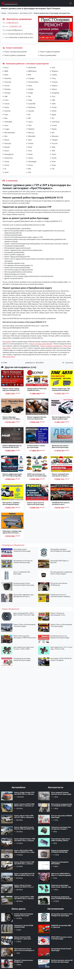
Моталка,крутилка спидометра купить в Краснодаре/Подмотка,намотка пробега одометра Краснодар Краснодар (61, 573)
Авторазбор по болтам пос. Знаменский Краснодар (23, 561)
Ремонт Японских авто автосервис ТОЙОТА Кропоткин (24, 637)
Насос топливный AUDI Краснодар (21, 573)
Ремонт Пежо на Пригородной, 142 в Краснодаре (24, 625)
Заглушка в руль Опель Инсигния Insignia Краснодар (23, 584)
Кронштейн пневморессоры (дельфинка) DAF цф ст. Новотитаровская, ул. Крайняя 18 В (24, 595)
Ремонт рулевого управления (51, 346)
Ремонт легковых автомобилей (41, 344)
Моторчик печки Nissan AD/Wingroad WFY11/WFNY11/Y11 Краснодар (61, 584)
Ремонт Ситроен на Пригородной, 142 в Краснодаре (57, 614)
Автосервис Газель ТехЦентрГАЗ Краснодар (22, 550)
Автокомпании (13, 13)
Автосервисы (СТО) (26, 13)
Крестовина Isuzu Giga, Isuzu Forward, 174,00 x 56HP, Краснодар (23, 648)
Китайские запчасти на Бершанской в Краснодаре (59, 637)
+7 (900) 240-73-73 (12, 23)
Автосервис (7, 342)
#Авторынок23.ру (9, 357)
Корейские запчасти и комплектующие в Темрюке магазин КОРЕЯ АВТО (60, 595)
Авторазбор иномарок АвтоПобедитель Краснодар (60, 550)
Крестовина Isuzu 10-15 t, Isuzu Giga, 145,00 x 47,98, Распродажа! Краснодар (61, 648)
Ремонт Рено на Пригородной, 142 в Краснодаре (61, 625)
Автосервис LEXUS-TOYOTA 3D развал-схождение (60, 659)
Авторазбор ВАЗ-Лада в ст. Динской (59, 561)
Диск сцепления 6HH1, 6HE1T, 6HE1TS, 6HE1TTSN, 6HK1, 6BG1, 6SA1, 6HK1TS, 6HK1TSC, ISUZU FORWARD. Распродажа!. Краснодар (24, 614)
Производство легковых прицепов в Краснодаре (22, 659)
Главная (3, 13)
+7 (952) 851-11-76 (15, 26)
